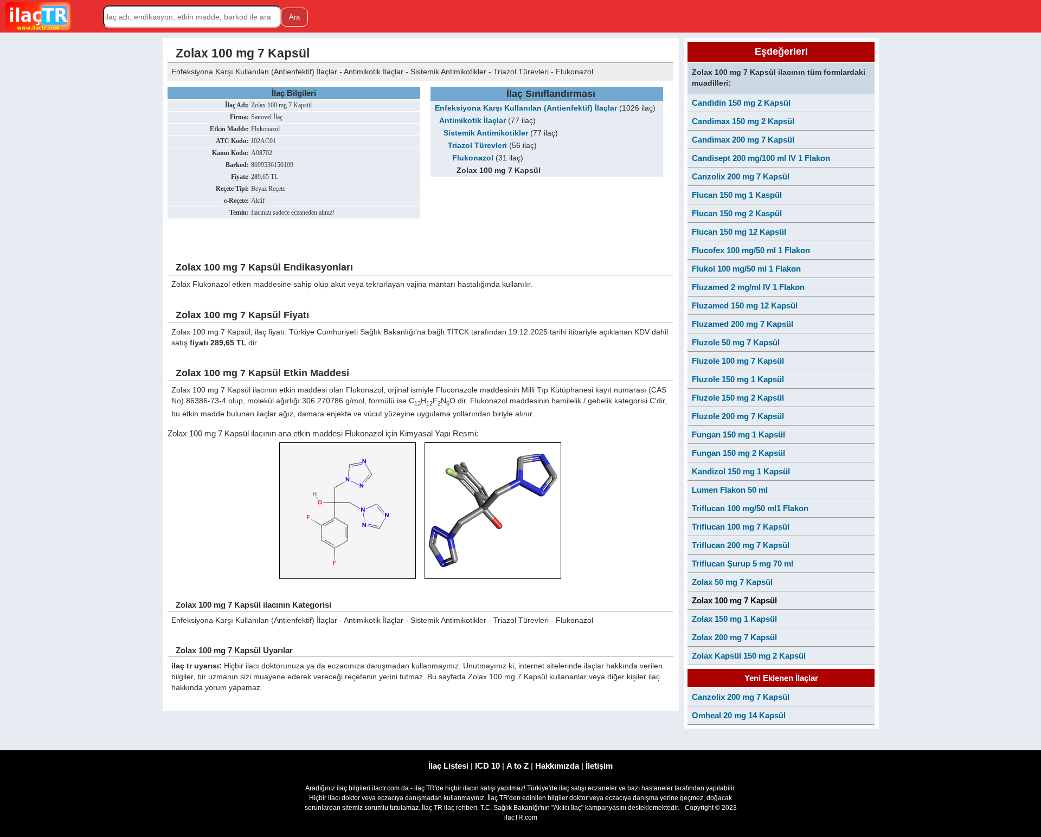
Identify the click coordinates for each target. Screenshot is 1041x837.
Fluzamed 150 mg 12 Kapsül (745, 305)
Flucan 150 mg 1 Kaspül (737, 194)
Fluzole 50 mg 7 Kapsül (736, 342)
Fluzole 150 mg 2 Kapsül (738, 397)
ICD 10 (487, 765)
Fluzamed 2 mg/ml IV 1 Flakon (748, 287)
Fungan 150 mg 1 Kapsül (738, 434)
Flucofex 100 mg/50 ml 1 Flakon (751, 250)
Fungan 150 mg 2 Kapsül (738, 453)
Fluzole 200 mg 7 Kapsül (738, 416)
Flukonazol (472, 158)
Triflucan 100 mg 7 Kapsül (740, 526)
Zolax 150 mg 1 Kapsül (734, 618)
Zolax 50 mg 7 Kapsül (732, 582)
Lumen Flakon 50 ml (730, 489)
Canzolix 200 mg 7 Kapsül (740, 176)
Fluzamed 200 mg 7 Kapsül (742, 324)
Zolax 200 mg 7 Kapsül (734, 637)
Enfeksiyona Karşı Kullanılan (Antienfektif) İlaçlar (526, 108)
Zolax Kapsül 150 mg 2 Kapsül (749, 655)
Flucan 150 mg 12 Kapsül (739, 231)
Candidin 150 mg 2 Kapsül (741, 102)
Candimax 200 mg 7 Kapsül (743, 139)
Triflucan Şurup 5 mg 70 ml (742, 563)
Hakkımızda (557, 765)
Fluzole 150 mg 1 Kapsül (738, 379)
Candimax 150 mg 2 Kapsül (743, 121)
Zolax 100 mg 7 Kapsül (734, 600)
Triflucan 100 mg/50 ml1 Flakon (750, 508)
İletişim (599, 765)
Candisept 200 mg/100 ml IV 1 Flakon (761, 158)
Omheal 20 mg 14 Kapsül (739, 715)
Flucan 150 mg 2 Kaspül (737, 213)
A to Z (517, 765)
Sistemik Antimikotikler (486, 133)
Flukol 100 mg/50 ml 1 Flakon (746, 268)
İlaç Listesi (448, 765)
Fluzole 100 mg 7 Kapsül (738, 360)
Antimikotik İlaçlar (472, 121)
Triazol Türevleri (477, 145)
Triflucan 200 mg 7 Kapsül (740, 545)
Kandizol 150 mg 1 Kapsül (741, 471)
